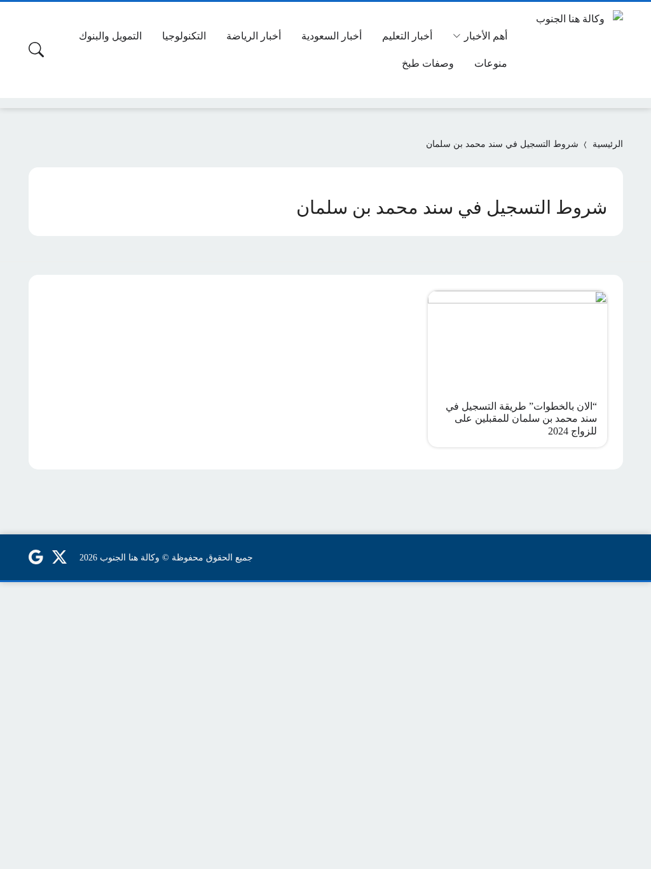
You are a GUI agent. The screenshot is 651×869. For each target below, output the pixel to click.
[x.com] (60, 557)
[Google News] (35, 557)
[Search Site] (36, 49)
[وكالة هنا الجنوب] (575, 50)
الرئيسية (608, 144)
